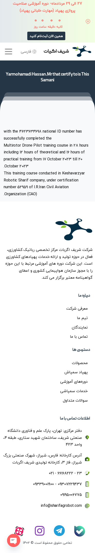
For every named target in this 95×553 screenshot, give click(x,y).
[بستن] (88, 21)
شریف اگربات (56, 51)
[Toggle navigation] (8, 51)
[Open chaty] (13, 540)
